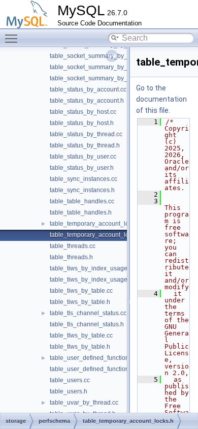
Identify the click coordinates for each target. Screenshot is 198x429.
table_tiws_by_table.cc (81, 290)
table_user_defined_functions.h (93, 369)
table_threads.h (71, 257)
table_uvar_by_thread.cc (84, 402)
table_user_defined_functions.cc (95, 357)
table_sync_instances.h (82, 190)
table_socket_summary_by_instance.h (103, 78)
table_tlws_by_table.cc (81, 335)
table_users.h (68, 391)
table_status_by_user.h (82, 167)
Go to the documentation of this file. (161, 99)
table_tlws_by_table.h (80, 346)
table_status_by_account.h (87, 100)
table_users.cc (70, 380)
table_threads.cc (72, 246)
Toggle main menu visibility (13, 38)
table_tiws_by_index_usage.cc (92, 268)
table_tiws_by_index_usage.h (91, 279)
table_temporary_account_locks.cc (98, 223)
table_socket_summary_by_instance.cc (104, 67)
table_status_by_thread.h (85, 145)
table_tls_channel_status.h (87, 324)
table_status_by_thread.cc (86, 134)
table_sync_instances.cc (83, 178)
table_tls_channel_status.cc (88, 313)
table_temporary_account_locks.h (96, 234)
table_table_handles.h (81, 212)
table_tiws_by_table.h (80, 301)
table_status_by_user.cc (83, 156)
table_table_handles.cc (82, 201)
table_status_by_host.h (82, 123)
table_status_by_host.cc (83, 111)
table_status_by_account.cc (88, 89)
